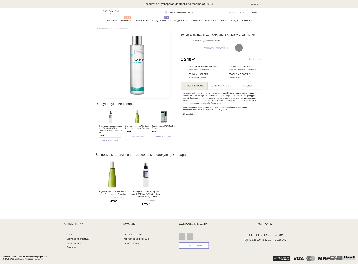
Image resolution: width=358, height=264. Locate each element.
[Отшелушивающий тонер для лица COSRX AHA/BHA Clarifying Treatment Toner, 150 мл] (111, 117)
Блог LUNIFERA (195, 245)
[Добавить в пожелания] (239, 48)
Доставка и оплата (133, 234)
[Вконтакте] (182, 236)
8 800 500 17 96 (111, 11)
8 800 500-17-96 (257, 235)
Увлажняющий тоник (191, 93)
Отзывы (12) (196, 41)
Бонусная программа (77, 239)
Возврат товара (132, 243)
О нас (69, 234)
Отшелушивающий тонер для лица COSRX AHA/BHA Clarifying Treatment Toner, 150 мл (110, 129)
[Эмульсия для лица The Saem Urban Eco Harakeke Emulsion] (137, 117)
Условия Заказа (9, 257)
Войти (242, 12)
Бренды (246, 20)
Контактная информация (136, 239)
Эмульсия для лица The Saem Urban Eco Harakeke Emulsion (137, 127)
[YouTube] (190, 236)
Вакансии (71, 247)
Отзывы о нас (73, 243)
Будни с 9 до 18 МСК (275, 235)
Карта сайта (43, 257)
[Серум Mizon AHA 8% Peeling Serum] (164, 117)
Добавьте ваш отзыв (211, 41)
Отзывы (247, 86)
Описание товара (194, 86)
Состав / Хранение (221, 86)
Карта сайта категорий (27, 257)
